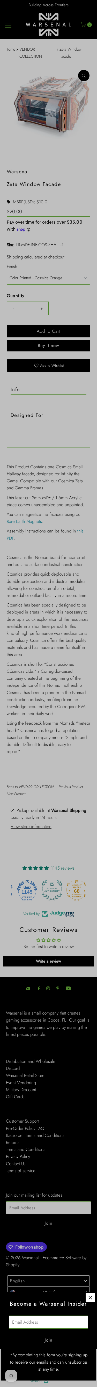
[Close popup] (90, 1297)
